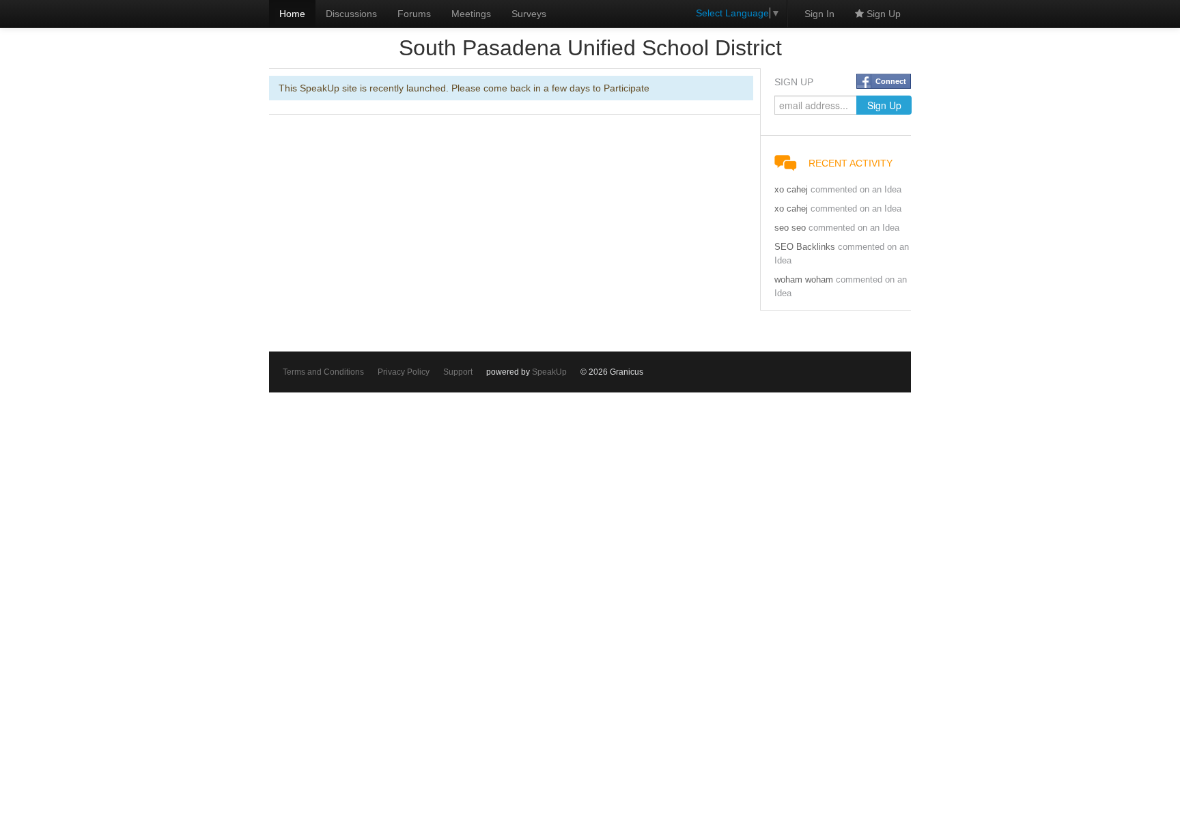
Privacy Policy (404, 372)
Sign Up (882, 13)
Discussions (351, 13)
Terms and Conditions (323, 372)
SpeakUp (549, 372)
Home (292, 13)
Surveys (528, 13)
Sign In (819, 13)
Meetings (471, 13)
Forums (414, 13)
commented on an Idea (856, 190)
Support (458, 372)
